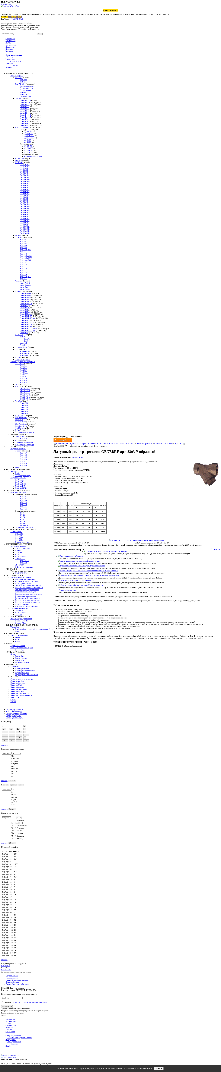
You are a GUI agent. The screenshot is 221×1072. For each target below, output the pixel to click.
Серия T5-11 (24, 107)
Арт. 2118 (23, 268)
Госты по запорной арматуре (21, 679)
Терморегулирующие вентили (27, 590)
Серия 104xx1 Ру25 (27, 331)
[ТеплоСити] (10, 6)
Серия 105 (24, 333)
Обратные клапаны (18, 492)
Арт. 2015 (23, 254)
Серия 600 (24, 409)
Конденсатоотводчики (19, 608)
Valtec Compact (25, 285)
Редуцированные (26, 88)
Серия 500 (24, 407)
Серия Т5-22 (24, 121)
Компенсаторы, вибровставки (106, 571)
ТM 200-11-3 (24, 173)
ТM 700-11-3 (24, 210)
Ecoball (22, 345)
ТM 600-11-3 (24, 204)
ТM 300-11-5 (24, 188)
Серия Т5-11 (24, 119)
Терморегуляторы (22, 604)
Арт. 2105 (23, 262)
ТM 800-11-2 (24, 214)
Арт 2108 (23, 372)
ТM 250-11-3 (24, 179)
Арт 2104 (23, 370)
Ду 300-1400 (29, 150)
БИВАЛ (18, 235)
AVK (17, 440)
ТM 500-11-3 (24, 198)
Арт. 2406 (23, 501)
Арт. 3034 (23, 459)
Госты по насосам (17, 691)
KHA (26, 341)
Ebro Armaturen (21, 424)
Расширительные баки (19, 635)
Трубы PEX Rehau (17, 646)
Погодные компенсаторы (25, 579)
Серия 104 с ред (26, 326)
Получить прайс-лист (62, 440)
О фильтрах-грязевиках (24, 567)
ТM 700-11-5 (24, 212)
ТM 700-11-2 (24, 208)
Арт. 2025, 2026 (26, 256)
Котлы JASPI (20, 660)
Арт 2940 (23, 376)
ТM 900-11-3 (24, 223)
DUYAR (18, 550)
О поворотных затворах (24, 432)
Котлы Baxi (19, 656)
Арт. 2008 (23, 248)
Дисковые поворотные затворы (114, 551)
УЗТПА (18, 358)
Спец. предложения (14, 55)
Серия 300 (24, 403)
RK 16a (22, 521)
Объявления (10, 1032)
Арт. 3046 (23, 465)
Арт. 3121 (23, 509)
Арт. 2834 (19, 534)
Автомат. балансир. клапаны (26, 581)
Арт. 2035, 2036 (26, 258)
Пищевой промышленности (17, 980)
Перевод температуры (14, 718)
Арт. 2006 (23, 246)
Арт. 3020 (23, 453)
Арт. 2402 (23, 498)
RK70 (22, 519)
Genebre (18, 451)
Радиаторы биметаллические (26, 675)
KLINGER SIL (21, 573)
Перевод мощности (13, 716)
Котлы (13, 654)
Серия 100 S (24, 302)
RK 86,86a (24, 525)
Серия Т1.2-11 (25, 103)
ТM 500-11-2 (24, 196)
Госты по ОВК (16, 685)
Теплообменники (17, 627)
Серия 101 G (25, 308)
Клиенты (9, 63)
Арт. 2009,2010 (25, 250)
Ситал (17, 384)
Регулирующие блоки (23, 583)
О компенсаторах (22, 542)
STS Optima (24, 351)
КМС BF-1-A (25, 391)
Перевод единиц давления (16, 714)
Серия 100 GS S (26, 304)
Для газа (23, 92)
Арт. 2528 (23, 273)
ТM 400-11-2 (24, 190)
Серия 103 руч (25, 312)
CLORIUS (19, 610)
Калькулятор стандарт (14, 712)
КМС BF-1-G (25, 389)
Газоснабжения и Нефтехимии (18, 984)
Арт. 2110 (23, 264)
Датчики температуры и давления (28, 594)
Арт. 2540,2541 (25, 277)
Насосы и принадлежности (21, 619)
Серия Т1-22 (24, 109)
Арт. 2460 (23, 563)
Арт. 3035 (23, 461)
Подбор (9, 67)
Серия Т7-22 (24, 125)
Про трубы (19, 650)
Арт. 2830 (19, 538)
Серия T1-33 (24, 113)
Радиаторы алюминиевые (25, 671)
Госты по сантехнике (18, 689)
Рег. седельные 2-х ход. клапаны (27, 598)
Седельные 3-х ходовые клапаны (28, 586)
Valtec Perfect (25, 283)
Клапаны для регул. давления (26, 606)
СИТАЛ (18, 98)
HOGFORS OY (21, 418)
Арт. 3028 (23, 455)
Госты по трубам (17, 681)
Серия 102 (24, 310)
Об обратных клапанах (24, 528)
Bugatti (17, 467)
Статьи (13, 700)
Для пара (23, 94)
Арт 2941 (23, 378)
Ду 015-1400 (29, 138)
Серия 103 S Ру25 (26, 322)
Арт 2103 (23, 366)
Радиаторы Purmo (22, 673)
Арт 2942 (23, 380)
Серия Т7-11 (24, 123)
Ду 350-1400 (29, 136)
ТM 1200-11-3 (25, 233)
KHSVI (27, 339)
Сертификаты (11, 45)
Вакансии (9, 51)
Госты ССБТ (15, 698)
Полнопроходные (26, 86)
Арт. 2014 (23, 252)
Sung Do (18, 401)
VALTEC (18, 281)
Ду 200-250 (28, 148)
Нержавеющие (25, 96)
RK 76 (22, 517)
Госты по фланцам (17, 683)
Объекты (14, 65)
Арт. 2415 (23, 503)
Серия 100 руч (25, 293)
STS (16, 349)
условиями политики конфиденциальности (30, 1002)
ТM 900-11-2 (24, 221)
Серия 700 (24, 411)
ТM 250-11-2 (24, 177)
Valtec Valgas (24, 289)
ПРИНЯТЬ (158, 1068)
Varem (17, 642)
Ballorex (23, 82)
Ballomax (23, 80)
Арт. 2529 (23, 275)
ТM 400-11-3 (24, 192)
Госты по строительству (19, 693)
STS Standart (24, 353)
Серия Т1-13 (24, 105)
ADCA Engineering (22, 548)
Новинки (10, 57)
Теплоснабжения (12, 982)
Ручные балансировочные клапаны (29, 588)
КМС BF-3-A (25, 395)
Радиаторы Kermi (22, 668)
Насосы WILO (20, 623)
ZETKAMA (19, 565)
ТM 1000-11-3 (25, 229)
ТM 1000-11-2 (25, 227)
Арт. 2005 (23, 244)
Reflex (17, 637)
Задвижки (80, 556)
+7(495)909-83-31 (16, 19)
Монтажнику (11, 41)
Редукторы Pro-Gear (18, 478)
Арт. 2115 (23, 266)
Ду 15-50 (27, 140)
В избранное (6, 4)
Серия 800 (24, 413)
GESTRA (18, 552)
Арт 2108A (24, 374)
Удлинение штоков (97, 566)
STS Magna (24, 355)
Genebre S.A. (20, 436)
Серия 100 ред (25, 295)
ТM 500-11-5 (24, 200)
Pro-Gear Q (19, 482)
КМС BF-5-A (25, 399)
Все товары (215, 549)
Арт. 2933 (23, 279)
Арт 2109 (23, 368)
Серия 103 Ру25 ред (27, 318)
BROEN (18, 78)
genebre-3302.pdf (77, 457)
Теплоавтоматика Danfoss (20, 577)
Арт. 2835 (19, 536)
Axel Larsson (20, 428)
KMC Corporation (22, 127)
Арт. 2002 (23, 241)
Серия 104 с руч (26, 324)
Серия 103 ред (25, 314)
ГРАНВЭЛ (19, 420)
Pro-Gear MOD (21, 488)
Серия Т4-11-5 (25, 117)
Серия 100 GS (25, 297)
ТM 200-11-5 (24, 175)
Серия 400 (24, 405)
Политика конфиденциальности (19, 1038)
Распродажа (10, 59)
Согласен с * (26, 1002)
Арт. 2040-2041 (26, 260)
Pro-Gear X (19, 480)
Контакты (9, 49)
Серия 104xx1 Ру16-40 (28, 329)
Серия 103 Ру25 (26, 316)
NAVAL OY (19, 84)
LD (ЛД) (18, 161)
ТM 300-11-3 (24, 185)
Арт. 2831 (19, 540)
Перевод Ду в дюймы (14, 709)
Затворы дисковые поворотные (22, 362)
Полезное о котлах (22, 662)
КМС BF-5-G (25, 397)
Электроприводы (17, 472)
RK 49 (22, 523)
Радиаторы (14, 666)
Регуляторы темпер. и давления (27, 602)
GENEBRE (19, 237)
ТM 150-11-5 (24, 169)
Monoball (23, 343)
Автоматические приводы (25, 592)
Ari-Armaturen (20, 422)
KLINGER (19, 335)
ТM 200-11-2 (24, 171)
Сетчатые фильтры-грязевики (107, 575)
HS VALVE (19, 159)
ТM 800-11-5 (24, 219)
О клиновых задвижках (24, 443)
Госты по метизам (17, 687)
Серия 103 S (24, 320)
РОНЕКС (19, 163)
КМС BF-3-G (25, 393)
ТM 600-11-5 (24, 206)
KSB (17, 430)
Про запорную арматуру (24, 445)
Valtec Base (24, 287)
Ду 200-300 (28, 134)
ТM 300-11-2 (24, 183)
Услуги (8, 43)
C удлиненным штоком (33, 156)
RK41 (22, 513)
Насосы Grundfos (21, 621)
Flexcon (18, 639)
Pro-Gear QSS (20, 484)
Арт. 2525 (23, 270)
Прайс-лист (10, 47)
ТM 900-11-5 (24, 225)
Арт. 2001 (23, 239)
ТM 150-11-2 (24, 165)
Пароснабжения (12, 978)
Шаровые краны (16, 76)
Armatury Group (21, 347)
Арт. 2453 (23, 507)
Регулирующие (26, 90)
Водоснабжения (12, 976)
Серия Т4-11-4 (25, 115)
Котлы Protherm (21, 658)
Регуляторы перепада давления (27, 600)
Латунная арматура (18, 449)
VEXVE (18, 291)
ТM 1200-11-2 (25, 231)
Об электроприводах (23, 476)
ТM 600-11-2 (24, 202)
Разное (13, 702)
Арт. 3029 (23, 457)
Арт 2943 (23, 382)
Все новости (6, 970)
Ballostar (23, 337)
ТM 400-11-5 (24, 194)
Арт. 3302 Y (24, 561)
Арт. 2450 (23, 505)
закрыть (4, 745)
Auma (17, 474)
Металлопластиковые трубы (21, 648)
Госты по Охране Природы (21, 695)
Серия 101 (24, 306)
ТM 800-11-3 (24, 217)
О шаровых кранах (22, 360)
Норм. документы (14, 61)
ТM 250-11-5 (24, 181)
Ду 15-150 (28, 132)
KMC (17, 387)
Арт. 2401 (23, 496)
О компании (10, 39)
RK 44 (22, 515)
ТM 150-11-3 (24, 167)
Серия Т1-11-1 (25, 100)
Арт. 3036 (23, 463)
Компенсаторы (16, 532)
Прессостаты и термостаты (25, 596)
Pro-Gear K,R (20, 486)
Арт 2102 (23, 438)
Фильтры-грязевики (18, 546)
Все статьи (5, 966)
